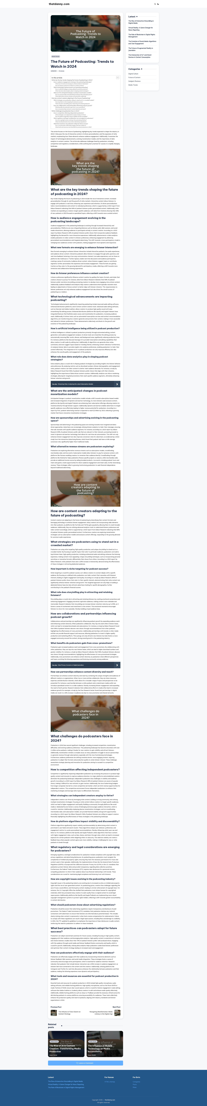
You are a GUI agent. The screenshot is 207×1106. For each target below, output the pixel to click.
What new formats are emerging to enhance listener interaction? (71, 83)
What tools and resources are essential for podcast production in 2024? (73, 127)
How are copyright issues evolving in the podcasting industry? (70, 120)
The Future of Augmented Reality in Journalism (140, 49)
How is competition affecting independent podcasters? (69, 113)
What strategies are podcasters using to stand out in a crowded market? (74, 100)
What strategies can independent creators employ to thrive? (70, 114)
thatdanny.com (59, 4)
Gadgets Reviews (134, 81)
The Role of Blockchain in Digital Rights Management (141, 36)
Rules (134, 1087)
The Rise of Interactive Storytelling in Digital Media (141, 22)
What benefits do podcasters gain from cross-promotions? (70, 107)
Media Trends (55, 56)
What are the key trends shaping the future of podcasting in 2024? (72, 80)
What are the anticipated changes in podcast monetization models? (72, 92)
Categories (136, 1082)
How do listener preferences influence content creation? (69, 85)
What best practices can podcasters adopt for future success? (71, 123)
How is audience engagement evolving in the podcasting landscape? (73, 82)
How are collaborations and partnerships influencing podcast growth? (73, 105)
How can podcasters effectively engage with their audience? (70, 125)
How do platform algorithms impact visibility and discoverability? (71, 116)
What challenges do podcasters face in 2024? (65, 111)
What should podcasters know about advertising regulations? (71, 121)
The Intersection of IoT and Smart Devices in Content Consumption (139, 56)
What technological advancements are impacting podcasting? (71, 87)
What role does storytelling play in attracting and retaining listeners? (72, 103)
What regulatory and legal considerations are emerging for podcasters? (73, 118)
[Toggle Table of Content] (117, 77)
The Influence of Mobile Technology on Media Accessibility (100, 1048)
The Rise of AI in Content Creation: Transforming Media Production (65, 1048)
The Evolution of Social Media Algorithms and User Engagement (142, 42)
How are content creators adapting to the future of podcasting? (71, 98)
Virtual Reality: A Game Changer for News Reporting (140, 29)
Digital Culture (133, 74)
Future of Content (134, 77)
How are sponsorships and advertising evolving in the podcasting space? (73, 94)
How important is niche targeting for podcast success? (69, 102)
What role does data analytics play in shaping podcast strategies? (72, 91)
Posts (135, 1084)
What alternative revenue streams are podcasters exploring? (70, 96)
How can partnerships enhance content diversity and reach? (70, 109)
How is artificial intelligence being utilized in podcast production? (71, 89)
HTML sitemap (110, 1082)
